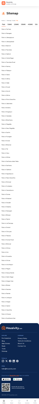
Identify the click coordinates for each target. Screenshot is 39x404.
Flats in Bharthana (7, 120)
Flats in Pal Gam (6, 29)
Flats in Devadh (6, 202)
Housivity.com (14, 375)
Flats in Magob (6, 269)
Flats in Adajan (6, 302)
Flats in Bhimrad (6, 244)
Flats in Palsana (6, 235)
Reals (19, 403)
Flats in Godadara (7, 186)
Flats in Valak (5, 83)
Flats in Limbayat (7, 297)
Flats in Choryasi (7, 231)
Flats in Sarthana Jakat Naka (10, 161)
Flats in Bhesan (6, 215)
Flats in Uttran (6, 260)
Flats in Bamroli (6, 46)
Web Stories (6, 343)
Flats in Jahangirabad (8, 41)
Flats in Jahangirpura (8, 37)
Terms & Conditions (24, 341)
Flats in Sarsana (6, 289)
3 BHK (23, 24)
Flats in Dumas (6, 194)
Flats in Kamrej (6, 66)
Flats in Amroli (6, 91)
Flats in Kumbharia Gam (8, 318)
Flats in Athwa (6, 248)
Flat (3, 24)
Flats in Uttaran (6, 314)
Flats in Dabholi (6, 54)
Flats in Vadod (6, 306)
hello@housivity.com (9, 369)
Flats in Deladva (6, 207)
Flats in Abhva (6, 95)
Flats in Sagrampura (7, 174)
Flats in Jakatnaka (7, 103)
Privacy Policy (22, 338)
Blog (3, 341)
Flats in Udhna (6, 79)
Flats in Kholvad (6, 182)
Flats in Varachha (7, 310)
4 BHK (30, 24)
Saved (11, 403)
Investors (27, 403)
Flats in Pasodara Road (8, 62)
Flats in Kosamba (7, 256)
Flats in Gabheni (6, 169)
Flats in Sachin (6, 132)
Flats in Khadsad (6, 198)
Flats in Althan (6, 157)
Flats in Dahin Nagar (7, 277)
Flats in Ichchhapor (7, 264)
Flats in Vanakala (6, 116)
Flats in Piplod (6, 219)
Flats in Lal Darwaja (7, 223)
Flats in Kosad (6, 87)
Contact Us (22, 346)
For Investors (6, 338)
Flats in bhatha (6, 107)
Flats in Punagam (7, 136)
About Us (21, 343)
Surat (13, 20)
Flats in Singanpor (7, 112)
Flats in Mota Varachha (8, 99)
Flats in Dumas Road (8, 240)
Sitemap (9, 20)
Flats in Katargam (7, 211)
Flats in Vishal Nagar (8, 58)
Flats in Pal (5, 149)
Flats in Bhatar (6, 285)
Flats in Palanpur (6, 70)
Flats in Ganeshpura (7, 190)
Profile (35, 403)
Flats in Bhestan (6, 145)
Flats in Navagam (7, 33)
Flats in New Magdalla (8, 128)
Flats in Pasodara (7, 50)
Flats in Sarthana (7, 165)
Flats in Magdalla (6, 124)
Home (3, 20)
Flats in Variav (6, 74)
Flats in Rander (6, 293)
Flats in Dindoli (6, 227)
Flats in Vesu (5, 153)
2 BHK (16, 24)
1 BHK (9, 24)
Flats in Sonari (6, 141)
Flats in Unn (5, 252)
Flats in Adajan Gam (7, 281)
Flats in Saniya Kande (8, 273)
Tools (3, 349)
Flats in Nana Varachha (8, 178)
